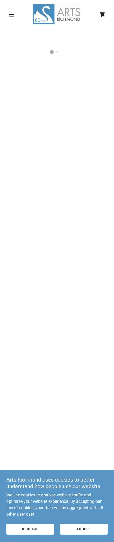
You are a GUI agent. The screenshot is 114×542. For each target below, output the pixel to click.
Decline (30, 529)
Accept (83, 529)
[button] (11, 14)
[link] (57, 14)
